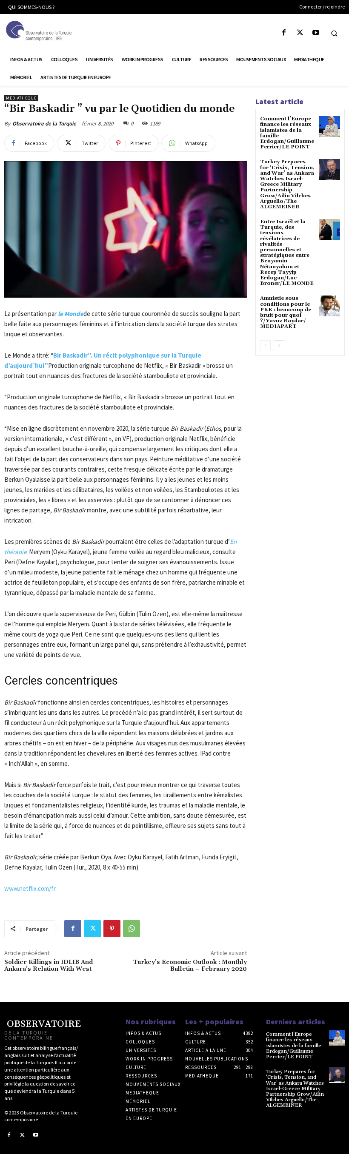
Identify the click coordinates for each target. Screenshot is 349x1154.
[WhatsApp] (131, 928)
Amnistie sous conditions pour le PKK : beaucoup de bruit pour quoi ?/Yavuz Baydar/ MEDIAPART (285, 312)
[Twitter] (300, 33)
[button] (334, 33)
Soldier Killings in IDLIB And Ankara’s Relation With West (48, 965)
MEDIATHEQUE (21, 98)
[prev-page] (265, 345)
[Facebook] (284, 33)
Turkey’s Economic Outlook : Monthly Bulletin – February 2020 (190, 965)
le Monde (70, 314)
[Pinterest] (111, 928)
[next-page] (279, 345)
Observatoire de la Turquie (44, 123)
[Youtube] (315, 33)
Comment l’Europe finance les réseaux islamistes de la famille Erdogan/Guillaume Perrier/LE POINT (287, 133)
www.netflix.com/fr (30, 888)
